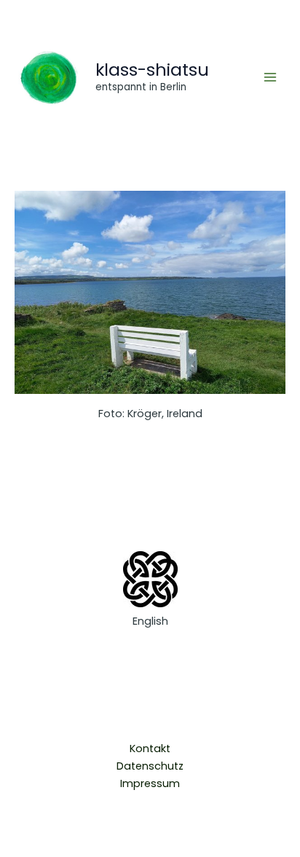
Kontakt (150, 748)
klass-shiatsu (152, 70)
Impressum (150, 783)
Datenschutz (150, 766)
